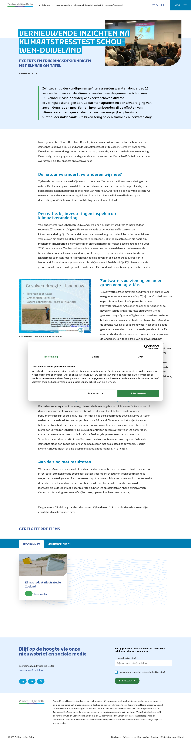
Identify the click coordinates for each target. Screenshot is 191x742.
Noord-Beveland (69, 142)
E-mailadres (125, 657)
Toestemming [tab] (51, 356)
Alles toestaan (138, 393)
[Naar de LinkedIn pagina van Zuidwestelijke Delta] (23, 681)
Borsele (84, 142)
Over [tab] (140, 356)
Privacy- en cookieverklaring (136, 737)
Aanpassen (93, 393)
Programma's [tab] (31, 544)
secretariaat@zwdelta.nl (31, 669)
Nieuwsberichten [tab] (59, 544)
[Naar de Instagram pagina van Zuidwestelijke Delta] (40, 681)
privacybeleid (149, 671)
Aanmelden (125, 681)
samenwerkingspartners (115, 705)
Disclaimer (116, 737)
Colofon (154, 737)
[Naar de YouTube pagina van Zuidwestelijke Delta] (32, 681)
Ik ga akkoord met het (142, 671)
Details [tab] (95, 356)
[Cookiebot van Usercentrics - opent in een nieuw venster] (146, 347)
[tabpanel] (95, 585)
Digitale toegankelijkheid (172, 737)
